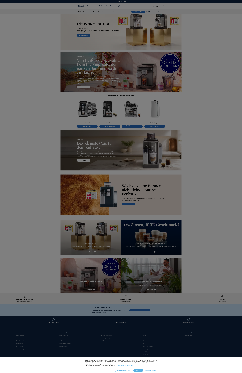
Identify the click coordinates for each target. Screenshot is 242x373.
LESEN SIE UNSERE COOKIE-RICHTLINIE (124, 365)
